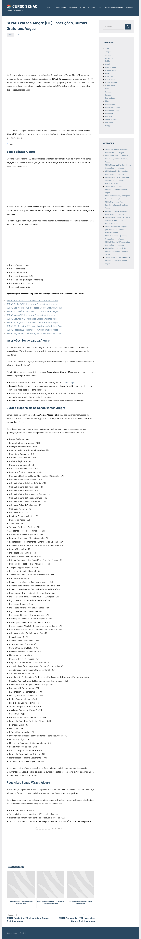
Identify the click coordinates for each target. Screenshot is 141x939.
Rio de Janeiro (110, 104)
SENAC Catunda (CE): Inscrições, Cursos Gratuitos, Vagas (32, 318)
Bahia (107, 61)
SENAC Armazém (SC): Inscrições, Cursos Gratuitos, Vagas (116, 189)
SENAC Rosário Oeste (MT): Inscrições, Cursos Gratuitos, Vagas (116, 251)
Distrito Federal (111, 67)
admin (18, 35)
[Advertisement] (51, 54)
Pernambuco (110, 98)
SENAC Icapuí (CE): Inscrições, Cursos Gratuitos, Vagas (31, 315)
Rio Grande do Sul (112, 110)
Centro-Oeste (60, 7)
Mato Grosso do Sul (112, 82)
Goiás (107, 73)
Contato (129, 7)
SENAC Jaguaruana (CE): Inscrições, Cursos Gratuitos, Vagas (34, 333)
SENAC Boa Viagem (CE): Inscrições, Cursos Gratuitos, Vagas (34, 307)
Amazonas (109, 58)
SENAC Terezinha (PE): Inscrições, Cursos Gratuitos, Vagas (116, 205)
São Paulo (109, 123)
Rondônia (109, 113)
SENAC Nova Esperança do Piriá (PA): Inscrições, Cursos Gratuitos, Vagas (117, 220)
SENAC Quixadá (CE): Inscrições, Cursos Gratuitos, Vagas (32, 311)
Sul (99, 7)
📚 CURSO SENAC (22, 6)
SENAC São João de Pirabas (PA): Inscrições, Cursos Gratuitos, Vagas (117, 159)
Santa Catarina (111, 119)
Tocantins (109, 129)
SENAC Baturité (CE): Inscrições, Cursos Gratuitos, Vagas (32, 300)
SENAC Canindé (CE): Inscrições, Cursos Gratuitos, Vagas (32, 304)
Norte (82, 7)
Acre (107, 49)
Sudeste (91, 7)
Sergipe (108, 126)
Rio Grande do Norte (113, 107)
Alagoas (108, 52)
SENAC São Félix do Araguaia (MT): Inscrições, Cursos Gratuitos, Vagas (116, 229)
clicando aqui (68, 382)
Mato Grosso (110, 79)
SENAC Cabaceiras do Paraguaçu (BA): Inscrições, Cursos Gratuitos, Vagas (118, 180)
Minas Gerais (110, 86)
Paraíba (108, 92)
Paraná (108, 95)
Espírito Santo (110, 70)
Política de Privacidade (114, 7)
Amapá (108, 55)
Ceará (10, 35)
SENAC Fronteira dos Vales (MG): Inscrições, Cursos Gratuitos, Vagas (117, 260)
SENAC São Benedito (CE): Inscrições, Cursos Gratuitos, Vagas (35, 326)
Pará (107, 89)
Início (49, 7)
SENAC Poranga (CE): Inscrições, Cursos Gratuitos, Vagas (32, 322)
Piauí (107, 101)
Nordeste (73, 7)
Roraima (108, 116)
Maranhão (109, 76)
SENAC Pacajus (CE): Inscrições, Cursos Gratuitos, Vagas (32, 329)
